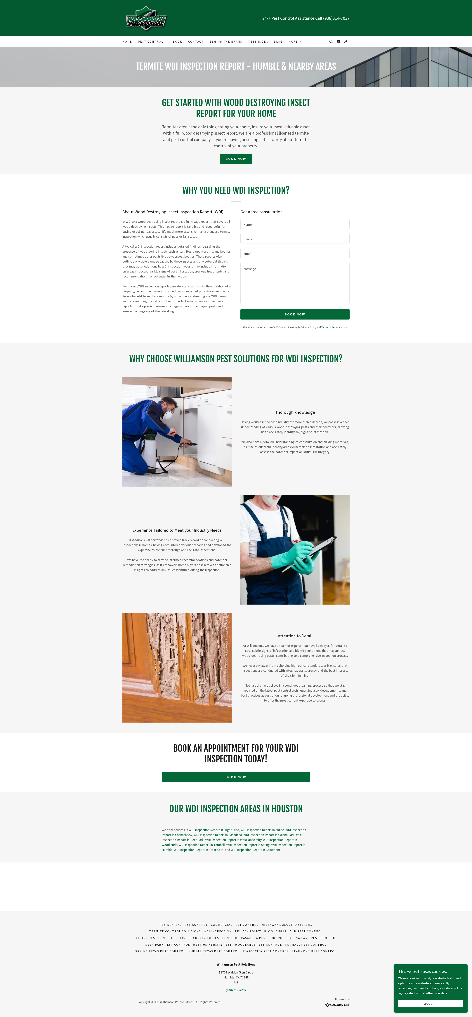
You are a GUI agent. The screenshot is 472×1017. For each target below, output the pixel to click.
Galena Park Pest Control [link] (311, 938)
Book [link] (177, 41)
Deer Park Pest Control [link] (167, 944)
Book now (236, 777)
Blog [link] (278, 41)
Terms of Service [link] (330, 327)
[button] (152, 41)
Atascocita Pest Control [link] (265, 951)
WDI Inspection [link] (218, 931)
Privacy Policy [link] (308, 327)
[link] (146, 18)
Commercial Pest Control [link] (235, 924)
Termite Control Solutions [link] (175, 931)
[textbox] (295, 224)
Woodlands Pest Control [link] (258, 944)
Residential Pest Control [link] (184, 924)
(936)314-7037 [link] (336, 18)
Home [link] (127, 41)
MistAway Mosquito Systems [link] (287, 924)
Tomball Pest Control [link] (306, 944)
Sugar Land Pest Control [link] (299, 931)
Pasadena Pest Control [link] (262, 938)
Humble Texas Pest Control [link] (214, 951)
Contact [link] (196, 41)
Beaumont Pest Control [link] (314, 951)
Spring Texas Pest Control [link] (160, 951)
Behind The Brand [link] (226, 41)
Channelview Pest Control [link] (213, 938)
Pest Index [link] (258, 41)
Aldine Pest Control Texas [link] (160, 938)
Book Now (236, 159)
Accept (430, 1004)
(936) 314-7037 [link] (236, 990)
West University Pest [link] (212, 944)
